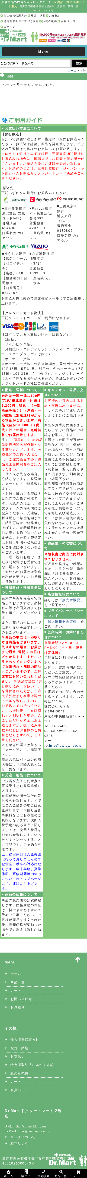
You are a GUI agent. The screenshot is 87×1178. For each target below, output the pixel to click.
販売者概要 (49, 21)
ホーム (72, 70)
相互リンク (19, 1143)
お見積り (17, 1007)
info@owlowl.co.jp (65, 745)
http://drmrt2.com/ (29, 1126)
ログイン (9, 26)
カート (15, 990)
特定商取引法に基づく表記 (21, 21)
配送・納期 (38, 15)
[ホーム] (43, 32)
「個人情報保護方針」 (62, 621)
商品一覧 (17, 982)
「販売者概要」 (71, 600)
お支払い (55, 15)
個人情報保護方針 (15, 15)
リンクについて (23, 1137)
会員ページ (68, 21)
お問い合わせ (21, 999)
